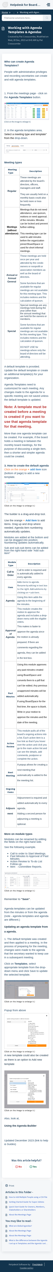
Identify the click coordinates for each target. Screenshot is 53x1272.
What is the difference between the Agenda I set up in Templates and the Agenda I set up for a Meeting (28, 1242)
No (20, 1166)
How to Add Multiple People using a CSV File (28, 1197)
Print (11, 1185)
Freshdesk (37, 1264)
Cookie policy (26, 1267)
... (14, 12)
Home (5, 12)
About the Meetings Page (20, 1214)
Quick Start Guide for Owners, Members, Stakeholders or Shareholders (27, 1208)
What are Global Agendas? (20, 1226)
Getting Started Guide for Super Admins (26, 1202)
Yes (35, 1166)
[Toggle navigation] (48, 4)
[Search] (47, 18)
